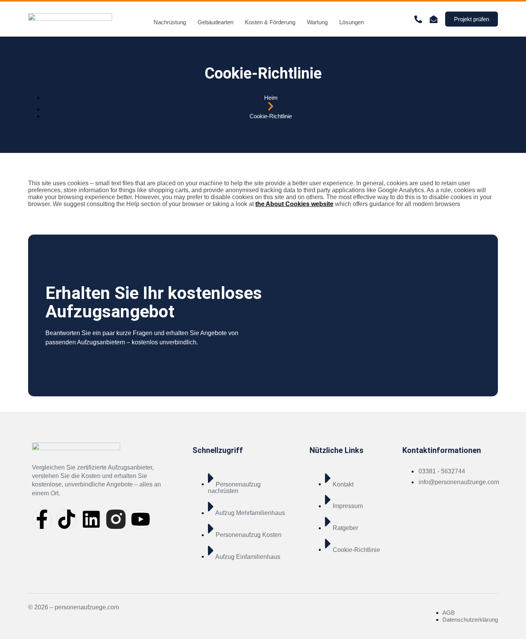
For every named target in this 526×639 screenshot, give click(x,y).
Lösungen (351, 22)
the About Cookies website (294, 204)
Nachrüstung (170, 22)
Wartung (317, 22)
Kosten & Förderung (270, 22)
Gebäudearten (215, 22)
